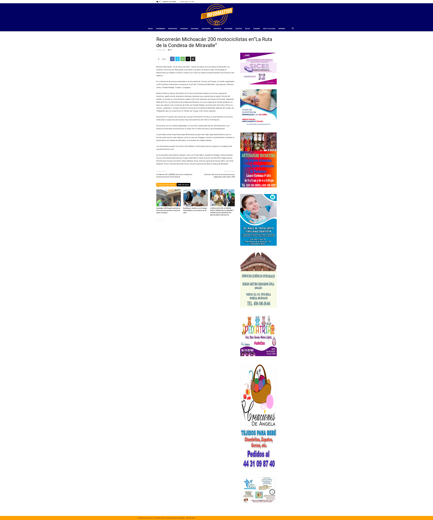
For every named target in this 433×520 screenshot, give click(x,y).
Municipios (172, 29)
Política (238, 29)
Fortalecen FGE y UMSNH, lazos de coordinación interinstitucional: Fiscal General (174, 175)
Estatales (184, 29)
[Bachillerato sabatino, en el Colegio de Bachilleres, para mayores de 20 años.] (195, 197)
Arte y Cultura (269, 29)
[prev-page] (157, 219)
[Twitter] (177, 59)
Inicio (150, 29)
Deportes (217, 29)
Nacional (195, 29)
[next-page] (161, 219)
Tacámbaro (160, 29)
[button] (292, 29)
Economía (228, 29)
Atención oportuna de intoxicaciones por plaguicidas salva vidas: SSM (219, 175)
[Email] (188, 59)
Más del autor (183, 185)
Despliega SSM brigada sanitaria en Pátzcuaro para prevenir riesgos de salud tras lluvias (168, 210)
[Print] (193, 59)
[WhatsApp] (182, 59)
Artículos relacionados (166, 185)
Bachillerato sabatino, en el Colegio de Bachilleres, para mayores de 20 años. (195, 210)
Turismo (256, 29)
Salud (247, 29)
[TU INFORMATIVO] (216, 14)
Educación (206, 29)
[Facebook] (172, 59)
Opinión (281, 29)
